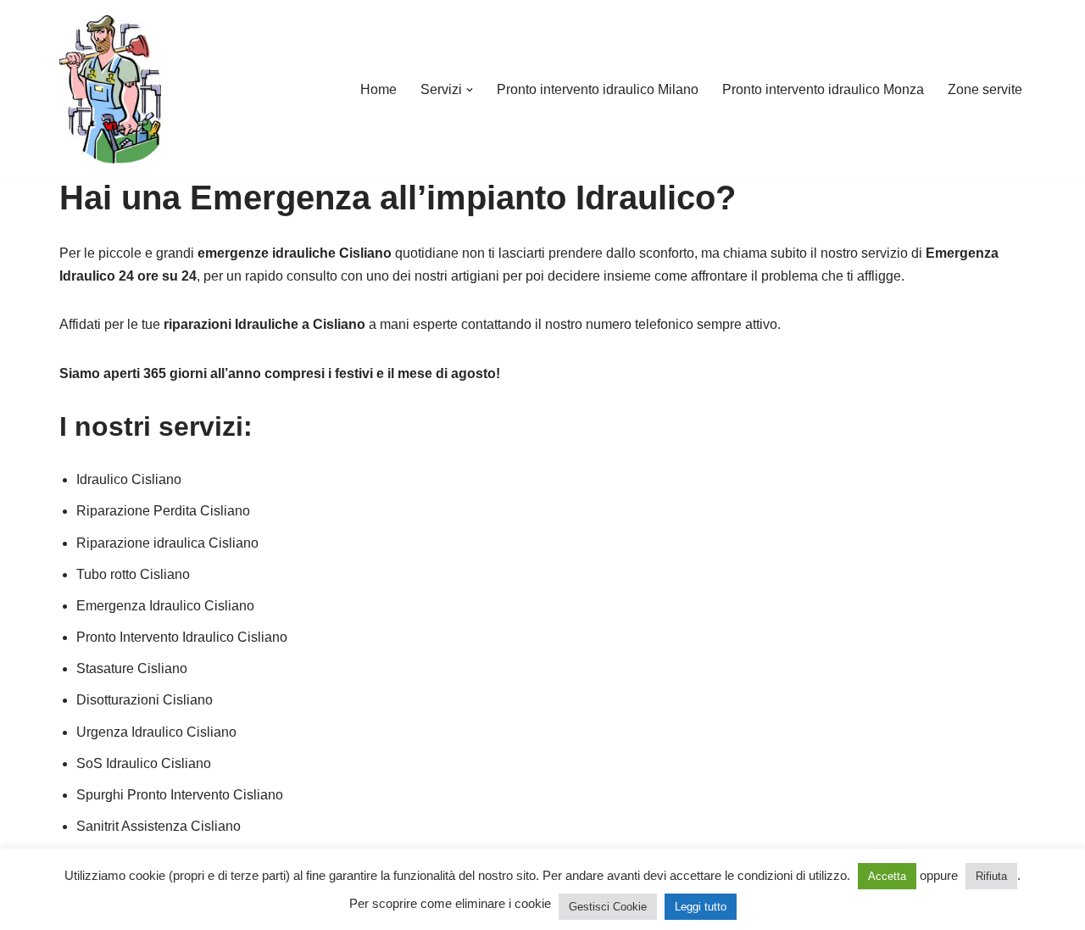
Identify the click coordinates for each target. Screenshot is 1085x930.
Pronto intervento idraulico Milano (597, 89)
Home (378, 89)
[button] (469, 89)
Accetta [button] (887, 876)
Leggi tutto (700, 906)
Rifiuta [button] (991, 876)
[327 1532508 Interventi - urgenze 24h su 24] (110, 89)
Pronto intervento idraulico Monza (823, 89)
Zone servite (985, 89)
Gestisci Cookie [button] (608, 906)
